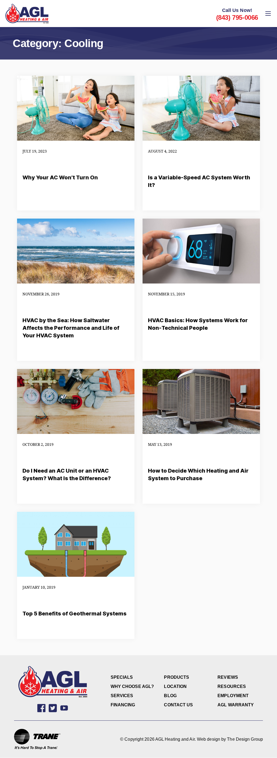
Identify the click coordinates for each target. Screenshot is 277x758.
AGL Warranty (235, 705)
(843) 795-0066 (237, 17)
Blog (170, 695)
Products (176, 677)
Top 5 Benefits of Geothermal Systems (74, 613)
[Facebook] (41, 708)
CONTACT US (178, 705)
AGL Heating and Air (175, 739)
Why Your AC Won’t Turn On (60, 177)
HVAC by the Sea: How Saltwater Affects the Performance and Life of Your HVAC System (70, 328)
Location (175, 686)
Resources (231, 686)
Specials (122, 677)
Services (122, 695)
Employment (233, 695)
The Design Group (245, 739)
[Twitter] (52, 708)
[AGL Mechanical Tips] (64, 708)
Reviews (227, 677)
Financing (123, 705)
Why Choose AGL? (132, 686)
